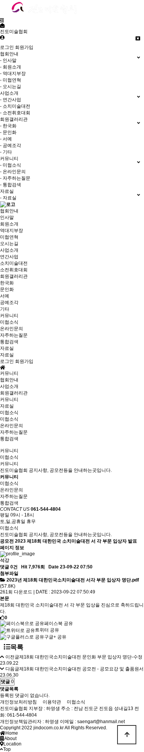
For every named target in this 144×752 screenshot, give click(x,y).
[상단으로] (126, 734)
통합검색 (9, 341)
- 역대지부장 (13, 73)
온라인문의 (11, 328)
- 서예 (6, 139)
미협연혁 (9, 237)
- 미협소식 (10, 165)
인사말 (7, 217)
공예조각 (9, 302)
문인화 (7, 289)
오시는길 (9, 243)
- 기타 (6, 152)
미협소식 (9, 322)
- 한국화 (8, 126)
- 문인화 (8, 132)
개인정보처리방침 (18, 702)
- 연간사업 (10, 99)
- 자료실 (8, 198)
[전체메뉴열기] (2, 20)
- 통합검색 (10, 184)
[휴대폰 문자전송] (2, 25)
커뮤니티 (9, 315)
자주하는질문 (14, 335)
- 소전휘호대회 (15, 112)
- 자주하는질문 (15, 178)
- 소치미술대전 (15, 106)
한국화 (7, 283)
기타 (4, 309)
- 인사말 (8, 60)
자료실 (7, 348)
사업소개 (9, 250)
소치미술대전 (14, 263)
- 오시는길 (10, 86)
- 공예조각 (10, 145)
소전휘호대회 (14, 269)
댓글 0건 (9, 567)
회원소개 (9, 224)
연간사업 (9, 256)
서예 (4, 296)
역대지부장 (11, 230)
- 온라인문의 (13, 171)
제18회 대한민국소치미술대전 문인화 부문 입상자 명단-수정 (80, 657)
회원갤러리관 (14, 276)
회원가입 (24, 47)
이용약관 (52, 702)
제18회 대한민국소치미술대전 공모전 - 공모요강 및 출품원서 (81, 669)
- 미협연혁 (10, 80)
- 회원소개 (10, 67)
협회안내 (9, 211)
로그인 (7, 47)
